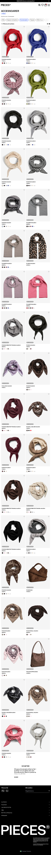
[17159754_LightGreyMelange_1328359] (27, 553)
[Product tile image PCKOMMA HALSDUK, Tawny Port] (13, 82)
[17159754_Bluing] (27, 63)
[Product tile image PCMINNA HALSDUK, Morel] (38, 327)
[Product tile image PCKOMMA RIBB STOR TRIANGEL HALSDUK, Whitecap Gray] (38, 491)
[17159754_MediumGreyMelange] (6, 63)
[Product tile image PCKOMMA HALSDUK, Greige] (13, 572)
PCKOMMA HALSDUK (6, 59)
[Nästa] (24, 42)
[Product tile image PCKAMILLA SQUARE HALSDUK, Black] (13, 695)
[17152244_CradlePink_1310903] (29, 635)
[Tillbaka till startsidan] (6, 5)
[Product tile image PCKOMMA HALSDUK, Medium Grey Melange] (38, 123)
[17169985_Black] (2, 553)
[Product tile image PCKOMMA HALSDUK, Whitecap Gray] (13, 164)
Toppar (32, 20)
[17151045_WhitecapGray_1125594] (29, 349)
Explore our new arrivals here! (25, 1)
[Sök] (39, 5)
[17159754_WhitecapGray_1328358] (27, 471)
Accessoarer (24, 20)
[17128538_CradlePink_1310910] (31, 390)
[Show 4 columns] (47, 23)
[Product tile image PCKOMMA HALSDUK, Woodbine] (38, 82)
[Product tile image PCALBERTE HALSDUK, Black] (38, 205)
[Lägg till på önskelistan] (24, 26)
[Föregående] (2, 42)
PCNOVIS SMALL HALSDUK (32, 630)
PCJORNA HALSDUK (30, 263)
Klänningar (40, 20)
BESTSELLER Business (6, 812)
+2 (9, 349)
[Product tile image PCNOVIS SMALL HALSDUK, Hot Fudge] (38, 613)
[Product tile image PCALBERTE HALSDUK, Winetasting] (13, 286)
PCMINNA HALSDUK (30, 345)
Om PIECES (4, 802)
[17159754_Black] (4, 63)
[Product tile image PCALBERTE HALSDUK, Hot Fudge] (13, 246)
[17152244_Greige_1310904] (31, 635)
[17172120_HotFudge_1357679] (27, 431)
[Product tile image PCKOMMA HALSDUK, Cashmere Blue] (13, 205)
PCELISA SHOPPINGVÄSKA (32, 671)
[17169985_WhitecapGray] (6, 349)
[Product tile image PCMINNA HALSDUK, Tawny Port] (13, 450)
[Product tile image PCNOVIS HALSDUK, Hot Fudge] (38, 368)
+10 (10, 63)
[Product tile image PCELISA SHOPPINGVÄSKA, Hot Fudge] (38, 654)
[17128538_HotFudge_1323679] (27, 390)
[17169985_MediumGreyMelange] (2, 349)
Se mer (16, 777)
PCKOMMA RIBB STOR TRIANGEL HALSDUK (11, 345)
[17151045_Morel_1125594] (27, 349)
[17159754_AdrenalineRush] (2, 63)
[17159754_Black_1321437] (27, 186)
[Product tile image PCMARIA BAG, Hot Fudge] (38, 572)
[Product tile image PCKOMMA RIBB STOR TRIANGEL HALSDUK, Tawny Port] (13, 409)
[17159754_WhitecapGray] (8, 63)
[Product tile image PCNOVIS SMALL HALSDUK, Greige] (38, 695)
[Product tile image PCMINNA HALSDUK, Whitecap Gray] (38, 735)
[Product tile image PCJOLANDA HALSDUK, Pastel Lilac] (13, 368)
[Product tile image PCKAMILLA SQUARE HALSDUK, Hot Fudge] (38, 409)
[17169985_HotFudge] (8, 349)
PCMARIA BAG (29, 590)
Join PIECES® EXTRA (6, 807)
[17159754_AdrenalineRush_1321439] (2, 757)
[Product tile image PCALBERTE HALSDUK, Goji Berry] (38, 286)
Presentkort (4, 804)
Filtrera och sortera (8, 24)
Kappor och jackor (12, 20)
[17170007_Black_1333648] (27, 226)
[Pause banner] (49, 1)
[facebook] (3, 791)
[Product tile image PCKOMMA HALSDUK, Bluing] (38, 41)
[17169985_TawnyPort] (2, 431)
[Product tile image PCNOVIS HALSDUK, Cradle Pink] (13, 654)
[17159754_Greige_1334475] (2, 594)
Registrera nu (30, 791)
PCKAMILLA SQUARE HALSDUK (33, 426)
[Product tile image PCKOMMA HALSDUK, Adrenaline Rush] (13, 41)
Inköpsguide (4, 815)
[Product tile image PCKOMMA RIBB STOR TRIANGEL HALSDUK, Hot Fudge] (13, 491)
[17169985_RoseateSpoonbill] (4, 349)
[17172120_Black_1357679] (29, 431)
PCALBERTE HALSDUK (31, 222)
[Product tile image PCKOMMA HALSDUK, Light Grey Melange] (38, 531)
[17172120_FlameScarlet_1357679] (31, 431)
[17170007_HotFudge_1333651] (29, 226)
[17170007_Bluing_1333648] (33, 226)
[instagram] (7, 791)
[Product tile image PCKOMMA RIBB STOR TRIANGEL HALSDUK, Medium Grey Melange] (13, 327)
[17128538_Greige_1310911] (29, 390)
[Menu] (48, 5)
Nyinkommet (4, 16)
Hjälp (2, 810)
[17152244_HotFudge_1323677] (27, 635)
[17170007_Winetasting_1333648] (31, 226)
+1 (34, 226)
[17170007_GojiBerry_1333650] (27, 308)
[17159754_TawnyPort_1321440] (2, 104)
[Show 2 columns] (49, 23)
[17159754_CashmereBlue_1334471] (2, 226)
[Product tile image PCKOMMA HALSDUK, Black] (13, 123)
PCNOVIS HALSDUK (6, 630)
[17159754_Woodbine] (27, 104)
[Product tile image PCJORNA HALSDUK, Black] (38, 246)
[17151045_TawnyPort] (31, 349)
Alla (3, 20)
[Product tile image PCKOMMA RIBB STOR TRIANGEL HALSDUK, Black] (13, 531)
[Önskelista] (42, 5)
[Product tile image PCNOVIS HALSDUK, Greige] (13, 613)
